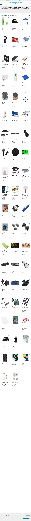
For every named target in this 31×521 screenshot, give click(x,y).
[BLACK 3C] (2, 138)
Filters (2, 15)
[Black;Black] (12, 63)
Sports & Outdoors (11, 15)
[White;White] (2, 194)
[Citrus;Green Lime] (13, 175)
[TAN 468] (26, 44)
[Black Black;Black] (23, 26)
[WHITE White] (4, 26)
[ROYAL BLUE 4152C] (3, 138)
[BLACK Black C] (2, 44)
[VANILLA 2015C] (16, 175)
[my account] (24, 5)
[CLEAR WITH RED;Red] (22, 194)
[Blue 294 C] (14, 63)
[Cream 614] (22, 63)
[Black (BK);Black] (12, 138)
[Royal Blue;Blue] (22, 26)
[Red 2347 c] (13, 63)
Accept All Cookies (26, 518)
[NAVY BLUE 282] (24, 26)
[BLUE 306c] (23, 82)
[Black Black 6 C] (7, 194)
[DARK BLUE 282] (26, 82)
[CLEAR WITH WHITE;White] (24, 194)
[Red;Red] (4, 194)
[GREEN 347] (12, 82)
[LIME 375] (24, 44)
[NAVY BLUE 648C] (6, 194)
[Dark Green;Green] (5, 194)
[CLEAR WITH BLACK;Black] (25, 194)
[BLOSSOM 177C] (12, 175)
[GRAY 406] (23, 44)
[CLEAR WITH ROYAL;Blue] (23, 194)
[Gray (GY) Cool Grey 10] (13, 138)
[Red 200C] (2, 44)
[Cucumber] (14, 175)
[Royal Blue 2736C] (3, 26)
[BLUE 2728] (22, 44)
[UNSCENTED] (15, 175)
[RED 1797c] (2, 26)
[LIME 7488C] (2, 26)
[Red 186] (25, 26)
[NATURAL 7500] (13, 82)
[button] (8, 0)
